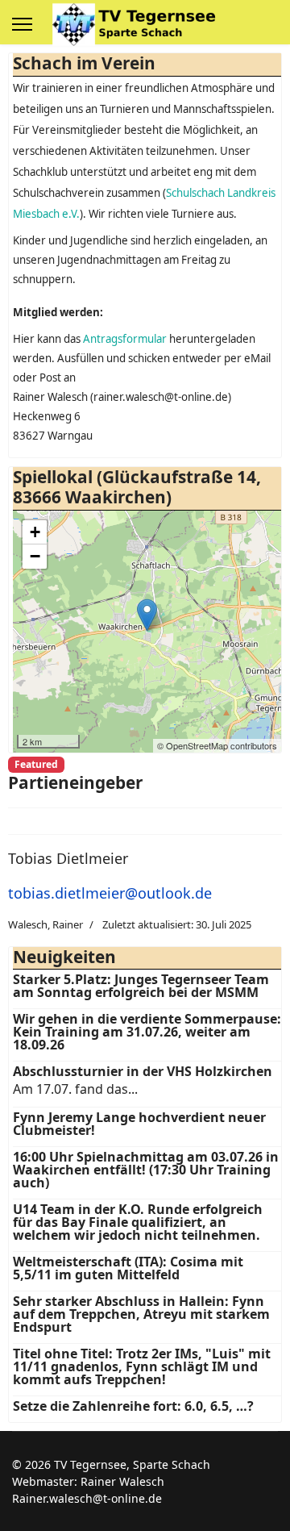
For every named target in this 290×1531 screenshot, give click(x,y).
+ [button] (35, 532)
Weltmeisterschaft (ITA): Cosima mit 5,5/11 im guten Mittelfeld (128, 1268)
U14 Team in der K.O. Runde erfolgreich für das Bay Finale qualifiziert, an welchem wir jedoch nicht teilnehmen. (138, 1222)
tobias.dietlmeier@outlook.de (110, 893)
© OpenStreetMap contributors (217, 745)
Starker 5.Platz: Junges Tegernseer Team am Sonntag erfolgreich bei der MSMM (141, 985)
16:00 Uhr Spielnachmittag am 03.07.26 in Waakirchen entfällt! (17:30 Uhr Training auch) (146, 1170)
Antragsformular (125, 339)
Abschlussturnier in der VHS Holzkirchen (142, 1071)
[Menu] (22, 24)
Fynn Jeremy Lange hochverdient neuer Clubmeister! (139, 1123)
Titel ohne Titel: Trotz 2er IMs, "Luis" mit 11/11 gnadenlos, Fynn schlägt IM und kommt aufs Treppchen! (142, 1366)
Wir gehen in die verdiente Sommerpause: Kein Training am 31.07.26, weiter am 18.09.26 (147, 1032)
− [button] (35, 556)
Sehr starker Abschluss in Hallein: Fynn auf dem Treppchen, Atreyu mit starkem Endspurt (141, 1314)
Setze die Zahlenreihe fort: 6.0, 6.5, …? (133, 1406)
